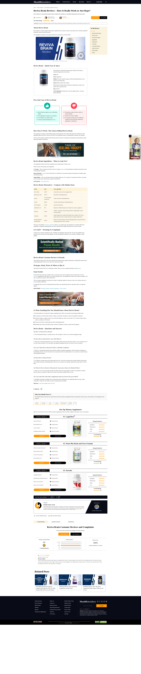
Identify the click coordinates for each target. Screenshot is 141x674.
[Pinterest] (104, 601)
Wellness (37, 607)
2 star (47, 555)
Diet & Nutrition (38, 603)
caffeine (53, 119)
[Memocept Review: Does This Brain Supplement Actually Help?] (70, 579)
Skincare (36, 609)
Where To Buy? (95, 48)
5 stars (52, 555)
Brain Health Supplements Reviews (51, 7)
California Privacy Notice (55, 609)
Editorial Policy (67, 605)
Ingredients (94, 39)
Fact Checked (38, 17)
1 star (46, 555)
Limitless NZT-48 (51, 383)
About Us (52, 601)
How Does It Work (96, 37)
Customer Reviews (95, 17)
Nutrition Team (67, 603)
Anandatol (36, 216)
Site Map (66, 613)
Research (44, 173)
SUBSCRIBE (99, 1)
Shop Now (41, 436)
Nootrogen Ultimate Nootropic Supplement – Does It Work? (53, 288)
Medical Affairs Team (69, 601)
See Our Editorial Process (41, 515)
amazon (79, 268)
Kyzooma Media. (68, 622)
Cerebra (35, 202)
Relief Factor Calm (38, 194)
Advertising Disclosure (55, 607)
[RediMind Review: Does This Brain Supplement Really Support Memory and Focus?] (94, 579)
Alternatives (94, 41)
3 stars (48, 555)
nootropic (36, 276)
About (93, 31)
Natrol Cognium (37, 205)
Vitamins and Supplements (40, 611)
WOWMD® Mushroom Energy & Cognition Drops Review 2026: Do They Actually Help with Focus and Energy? (45, 588)
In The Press (52, 613)
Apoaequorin (42, 383)
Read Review (58, 436)
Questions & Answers (56, 521)
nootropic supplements (49, 224)
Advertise (52, 611)
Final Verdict (95, 50)
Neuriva (35, 198)
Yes (54, 497)
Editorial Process (53, 605)
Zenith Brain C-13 (37, 207)
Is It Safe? (94, 44)
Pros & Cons (95, 35)
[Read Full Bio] (79, 509)
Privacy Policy (67, 609)
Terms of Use (67, 611)
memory (62, 169)
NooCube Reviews (45, 181)
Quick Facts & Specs (96, 33)
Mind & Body (38, 605)
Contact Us (52, 603)
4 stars (50, 555)
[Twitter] (100, 601)
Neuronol (36, 211)
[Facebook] (98, 601)
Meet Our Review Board (55, 515)
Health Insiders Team (49, 504)
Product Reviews (38, 601)
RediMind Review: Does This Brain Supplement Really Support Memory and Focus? (93, 588)
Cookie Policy (67, 607)
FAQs (93, 52)
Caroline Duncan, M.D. (97, 510)
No (57, 497)
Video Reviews (71, 521)
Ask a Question (103, 17)
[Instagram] (102, 601)
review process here (86, 23)
